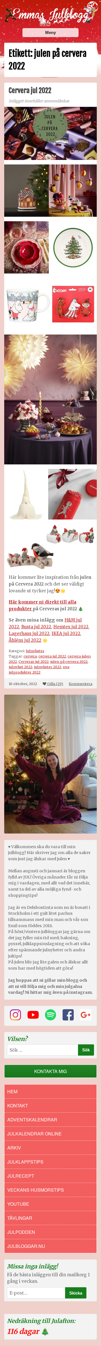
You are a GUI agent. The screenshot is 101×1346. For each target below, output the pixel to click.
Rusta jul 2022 (36, 626)
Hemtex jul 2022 (70, 626)
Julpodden (21, 1232)
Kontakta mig (50, 1071)
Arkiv (14, 1147)
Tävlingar (19, 1218)
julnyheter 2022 (47, 667)
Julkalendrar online (34, 1133)
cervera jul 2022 (52, 656)
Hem (12, 1091)
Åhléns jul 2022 (25, 640)
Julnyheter (35, 651)
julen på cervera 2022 (69, 661)
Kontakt (17, 1105)
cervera (30, 656)
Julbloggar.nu (26, 1246)
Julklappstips (25, 1161)
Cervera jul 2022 (30, 90)
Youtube (18, 1204)
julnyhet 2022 (20, 667)
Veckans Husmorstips (35, 1190)
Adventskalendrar (32, 1119)
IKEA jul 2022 (66, 633)
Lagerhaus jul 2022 (29, 633)
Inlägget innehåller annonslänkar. (39, 101)
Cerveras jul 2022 (34, 661)
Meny (50, 32)
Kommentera (80, 683)
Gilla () (55, 683)
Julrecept (20, 1176)
